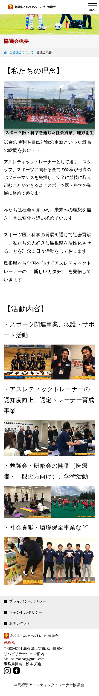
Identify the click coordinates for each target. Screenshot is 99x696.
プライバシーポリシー (27, 601)
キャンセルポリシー (25, 612)
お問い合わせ (20, 623)
